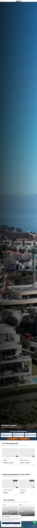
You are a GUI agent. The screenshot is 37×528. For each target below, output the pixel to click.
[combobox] (6, 434)
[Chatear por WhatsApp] (34, 522)
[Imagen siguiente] (17, 452)
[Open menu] (35, 1)
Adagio (5, 460)
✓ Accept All (11, 523)
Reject (6, 525)
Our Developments (10, 443)
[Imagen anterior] (3, 452)
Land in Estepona (23, 489)
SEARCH (13, 438)
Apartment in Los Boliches (8, 489)
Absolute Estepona (24, 460)
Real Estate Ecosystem (9, 425)
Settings (16, 525)
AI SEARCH (25, 438)
